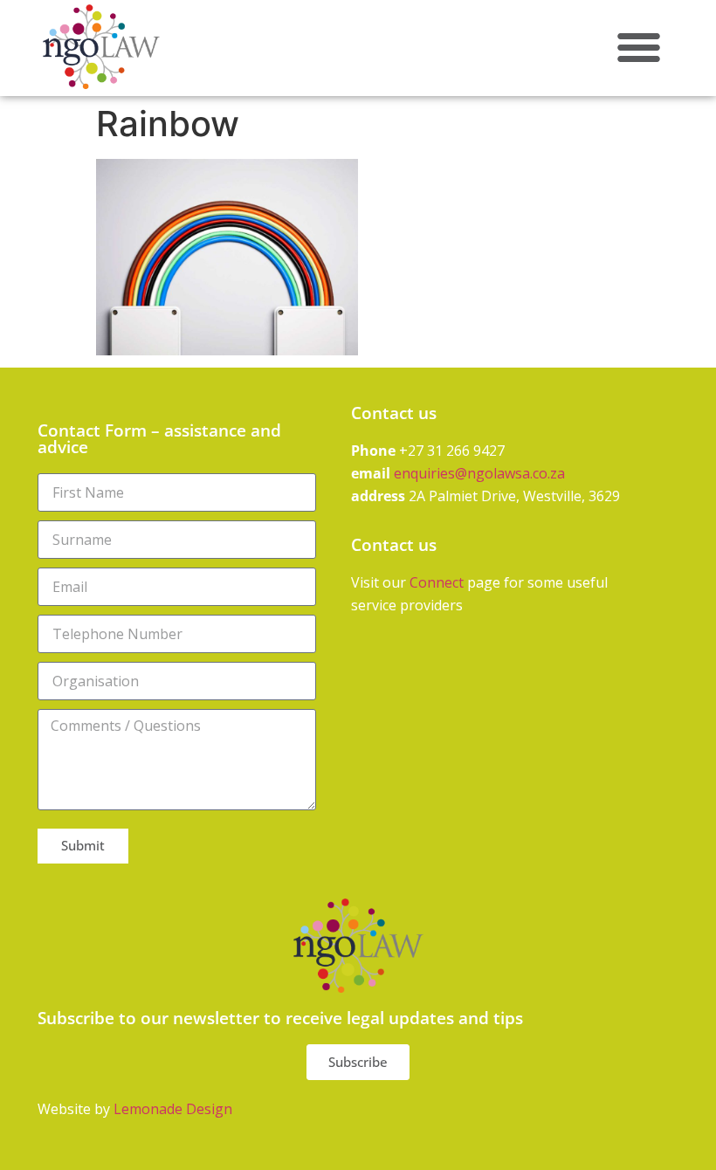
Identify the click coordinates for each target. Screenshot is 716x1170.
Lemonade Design (173, 1108)
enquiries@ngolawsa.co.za (479, 473)
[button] (638, 47)
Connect (437, 582)
